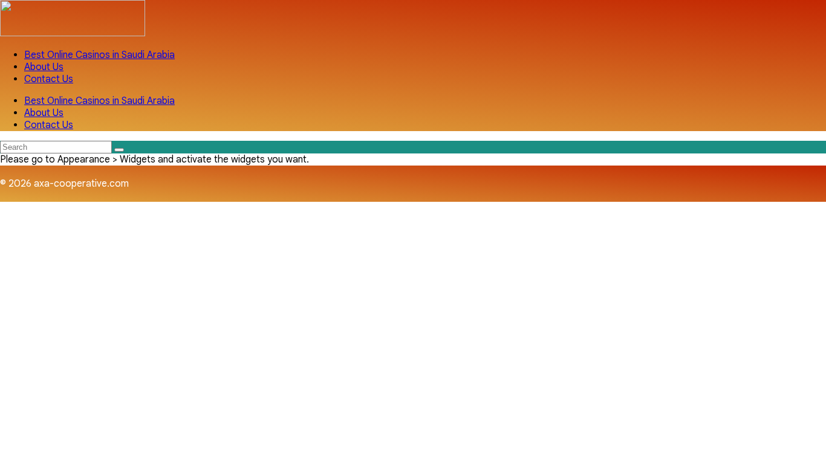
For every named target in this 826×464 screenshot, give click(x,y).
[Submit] (119, 150)
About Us (43, 67)
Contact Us (48, 79)
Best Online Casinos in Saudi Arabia (99, 55)
